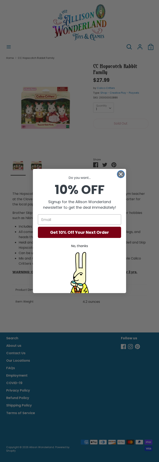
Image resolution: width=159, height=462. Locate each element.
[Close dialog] (120, 174)
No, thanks (79, 246)
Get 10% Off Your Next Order (79, 232)
